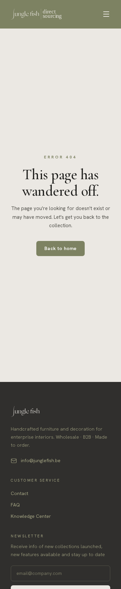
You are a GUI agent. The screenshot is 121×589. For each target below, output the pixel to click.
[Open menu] (106, 14)
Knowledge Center (31, 516)
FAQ (15, 505)
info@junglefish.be (41, 460)
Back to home (60, 248)
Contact (19, 493)
